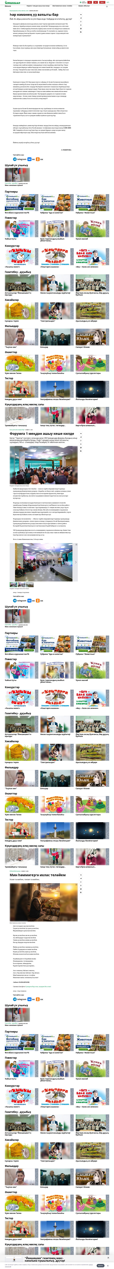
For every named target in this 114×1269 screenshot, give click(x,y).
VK (89, 2)
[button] (76, 562)
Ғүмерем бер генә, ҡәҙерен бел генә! (38, 986)
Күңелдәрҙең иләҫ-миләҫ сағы (19, 10)
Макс (102, 2)
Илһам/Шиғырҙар (15, 871)
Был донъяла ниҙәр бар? (17, 429)
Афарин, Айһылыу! (84, 6)
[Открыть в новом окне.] (19, 159)
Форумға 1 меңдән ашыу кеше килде (38, 6)
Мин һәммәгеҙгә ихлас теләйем (62, 6)
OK (95, 2)
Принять (100, 1265)
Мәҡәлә (8, 6)
